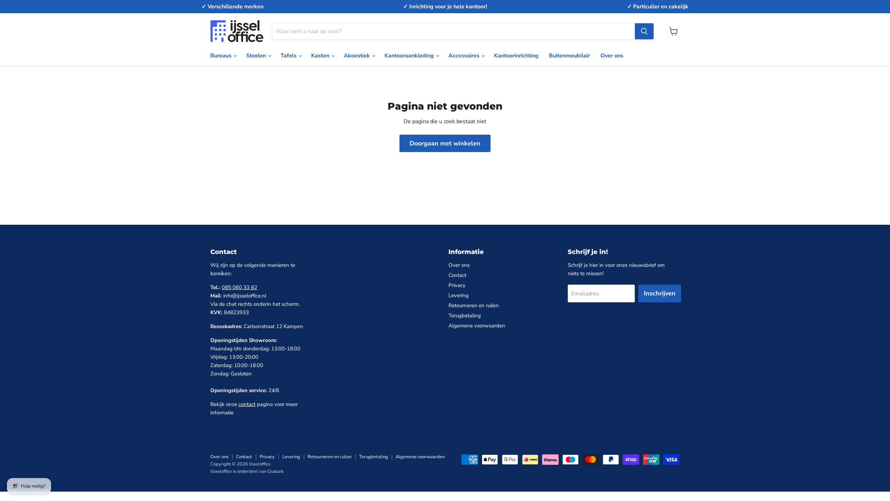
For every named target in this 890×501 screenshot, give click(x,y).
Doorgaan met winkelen (445, 143)
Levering (458, 295)
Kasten (321, 55)
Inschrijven (659, 293)
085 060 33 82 (239, 287)
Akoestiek (357, 55)
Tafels (289, 55)
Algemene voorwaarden (476, 325)
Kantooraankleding (410, 55)
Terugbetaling (464, 315)
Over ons (611, 55)
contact (247, 404)
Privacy (457, 285)
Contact (457, 275)
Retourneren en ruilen (473, 305)
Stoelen (256, 55)
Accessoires (464, 55)
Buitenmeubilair (569, 55)
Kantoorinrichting (516, 55)
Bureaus (221, 55)
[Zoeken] (644, 31)
